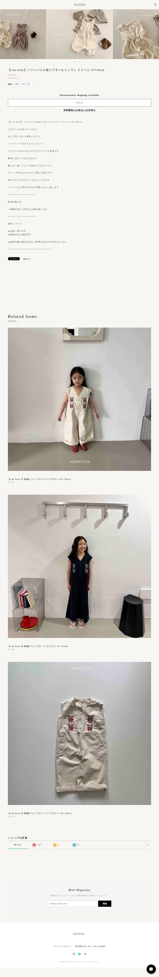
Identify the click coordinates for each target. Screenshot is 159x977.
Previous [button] (4, 34)
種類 (10, 84)
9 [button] (84, 61)
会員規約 (102, 946)
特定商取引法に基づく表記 (86, 946)
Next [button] (154, 34)
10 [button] (86, 61)
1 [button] (68, 61)
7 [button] (80, 61)
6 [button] (78, 61)
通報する (27, 259)
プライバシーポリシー (62, 946)
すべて (17, 845)
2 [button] (70, 61)
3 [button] (72, 61)
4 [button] (74, 61)
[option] (79, 34)
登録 (105, 903)
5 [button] (76, 61)
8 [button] (82, 61)
